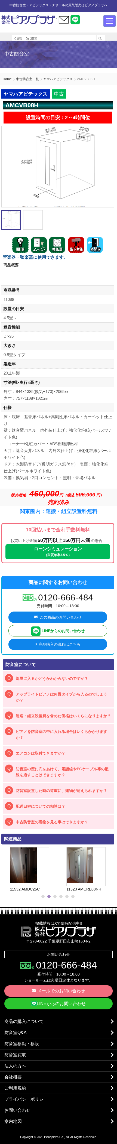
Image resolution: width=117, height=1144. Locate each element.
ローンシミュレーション (58, 552)
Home (7, 79)
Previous (6, 869)
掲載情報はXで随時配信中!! (58, 923)
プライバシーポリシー (26, 1099)
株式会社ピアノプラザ (58, 931)
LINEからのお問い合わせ (63, 631)
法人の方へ (15, 1066)
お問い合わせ (17, 1110)
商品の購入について (24, 1021)
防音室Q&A (15, 1032)
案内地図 (13, 1121)
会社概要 (13, 1077)
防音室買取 (15, 1054)
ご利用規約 (15, 1088)
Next (107, 869)
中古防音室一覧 (27, 79)
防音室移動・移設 (21, 1043)
